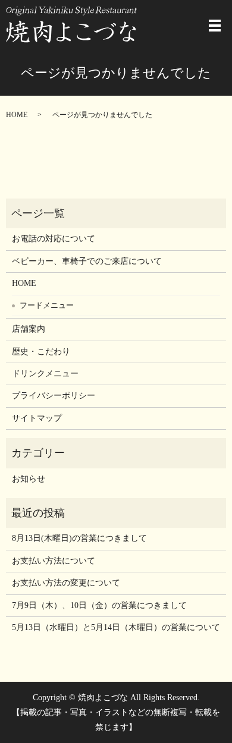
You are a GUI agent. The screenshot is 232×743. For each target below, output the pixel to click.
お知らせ (28, 478)
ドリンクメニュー (45, 373)
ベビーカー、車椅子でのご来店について (87, 261)
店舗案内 (28, 329)
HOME (16, 115)
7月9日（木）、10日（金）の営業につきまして (99, 605)
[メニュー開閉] (215, 26)
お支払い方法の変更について (66, 582)
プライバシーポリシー (53, 395)
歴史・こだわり (41, 351)
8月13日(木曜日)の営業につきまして (79, 538)
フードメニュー (47, 305)
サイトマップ (37, 418)
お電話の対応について (53, 238)
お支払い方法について (53, 560)
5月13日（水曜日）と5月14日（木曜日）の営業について (116, 627)
